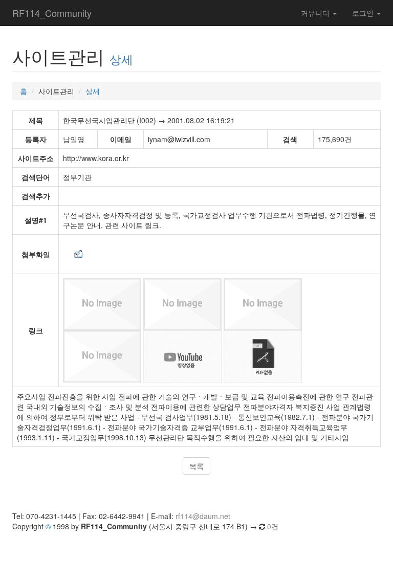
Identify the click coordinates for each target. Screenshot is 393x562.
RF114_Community (52, 12)
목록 (196, 466)
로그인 (364, 13)
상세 (121, 59)
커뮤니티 (316, 13)
